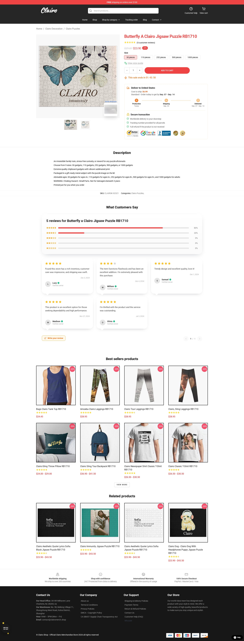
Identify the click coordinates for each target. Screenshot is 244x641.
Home (39, 28)
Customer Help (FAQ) (134, 617)
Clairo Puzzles (73, 28)
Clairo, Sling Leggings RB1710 (183, 409)
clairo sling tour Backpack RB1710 (98, 466)
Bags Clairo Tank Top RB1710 (51, 409)
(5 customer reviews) (146, 43)
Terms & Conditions (89, 605)
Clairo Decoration (54, 28)
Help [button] (239, 637)
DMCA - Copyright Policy (91, 613)
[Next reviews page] (199, 338)
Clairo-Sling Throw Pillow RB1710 (53, 466)
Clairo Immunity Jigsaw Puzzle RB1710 (99, 546)
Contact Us (129, 613)
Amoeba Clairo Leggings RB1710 (96, 409)
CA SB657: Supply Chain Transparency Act (99, 617)
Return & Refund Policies (135, 609)
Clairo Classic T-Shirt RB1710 (182, 466)
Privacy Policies (87, 609)
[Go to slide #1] (70, 125)
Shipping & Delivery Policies (136, 601)
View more (122, 485)
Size (126, 53)
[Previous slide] (40, 76)
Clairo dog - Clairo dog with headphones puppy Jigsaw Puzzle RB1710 (185, 549)
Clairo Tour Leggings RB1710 (138, 409)
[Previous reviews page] (186, 338)
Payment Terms (131, 605)
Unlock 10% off (5, 628)
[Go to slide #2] (85, 125)
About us (85, 601)
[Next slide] (115, 76)
